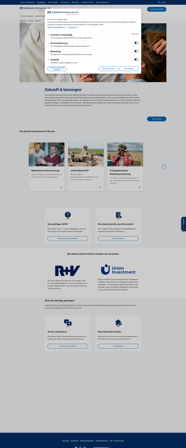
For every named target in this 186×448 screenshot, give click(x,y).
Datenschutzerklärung (56, 27)
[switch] (136, 43)
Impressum (72, 27)
